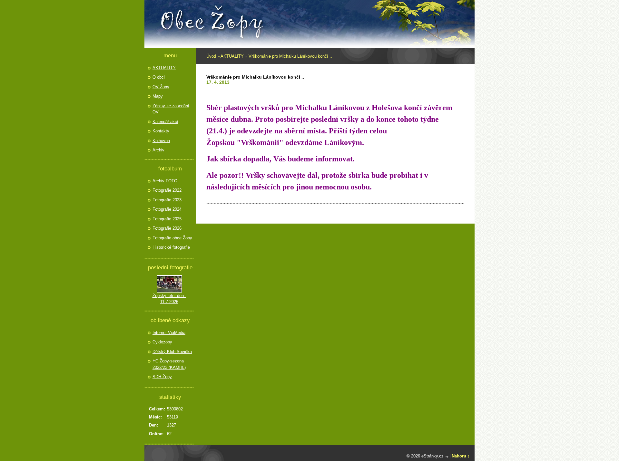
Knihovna (161, 140)
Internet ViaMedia (168, 332)
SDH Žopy (162, 376)
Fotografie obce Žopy (172, 237)
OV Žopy (160, 86)
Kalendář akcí (165, 121)
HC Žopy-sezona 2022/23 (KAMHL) (169, 364)
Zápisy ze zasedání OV (170, 109)
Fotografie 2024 (167, 209)
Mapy (157, 96)
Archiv (158, 150)
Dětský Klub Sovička (172, 351)
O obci (158, 77)
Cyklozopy (162, 342)
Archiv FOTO (164, 180)
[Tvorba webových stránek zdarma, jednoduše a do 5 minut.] (447, 456)
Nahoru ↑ (461, 456)
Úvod (211, 56)
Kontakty (160, 131)
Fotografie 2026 (167, 228)
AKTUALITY (232, 56)
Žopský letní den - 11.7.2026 (169, 298)
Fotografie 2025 (167, 218)
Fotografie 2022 (167, 190)
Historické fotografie (171, 247)
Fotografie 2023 (167, 199)
